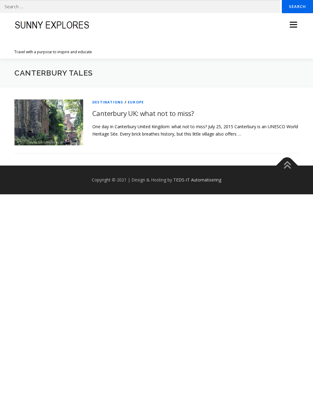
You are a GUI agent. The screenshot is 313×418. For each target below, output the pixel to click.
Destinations (107, 102)
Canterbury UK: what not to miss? (143, 113)
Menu (293, 25)
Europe (136, 102)
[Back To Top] (287, 166)
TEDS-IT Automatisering (197, 180)
